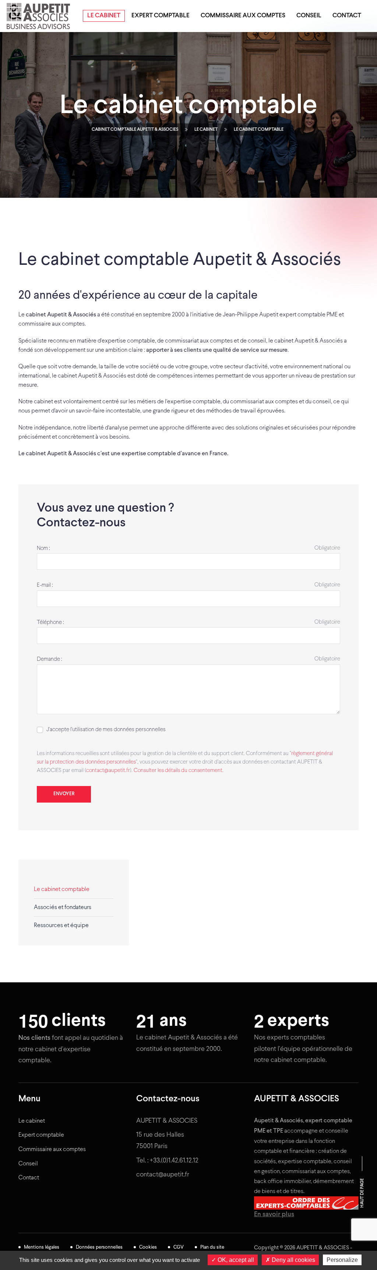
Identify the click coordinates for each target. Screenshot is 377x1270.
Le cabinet (103, 16)
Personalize (342, 1260)
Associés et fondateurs (62, 907)
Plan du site (212, 1247)
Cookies (148, 1247)
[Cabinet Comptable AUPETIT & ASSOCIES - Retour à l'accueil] (40, 16)
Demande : (49, 659)
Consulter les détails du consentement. (178, 770)
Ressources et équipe (61, 925)
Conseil (308, 16)
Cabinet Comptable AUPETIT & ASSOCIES (135, 129)
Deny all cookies (292, 1260)
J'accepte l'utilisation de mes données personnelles (106, 729)
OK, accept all (235, 1260)
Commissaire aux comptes (243, 16)
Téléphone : (50, 622)
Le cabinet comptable (61, 889)
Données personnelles (99, 1247)
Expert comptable (160, 16)
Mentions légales (41, 1247)
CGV (178, 1247)
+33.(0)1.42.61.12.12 (174, 1161)
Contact (346, 16)
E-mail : (45, 585)
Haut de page (362, 1193)
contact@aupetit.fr (108, 770)
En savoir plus (274, 1214)
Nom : (43, 548)
